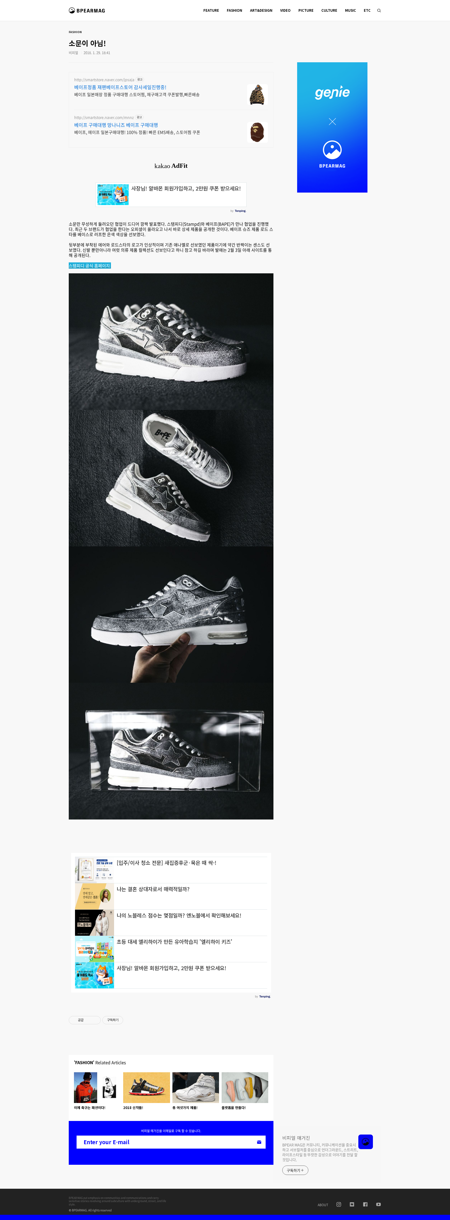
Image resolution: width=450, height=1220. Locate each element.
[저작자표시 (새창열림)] (125, 1020)
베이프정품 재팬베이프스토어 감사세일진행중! (120, 87)
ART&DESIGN (261, 10)
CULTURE (329, 10)
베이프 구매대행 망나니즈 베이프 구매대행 (116, 125)
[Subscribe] (259, 1142)
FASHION (234, 10)
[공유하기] (88, 1020)
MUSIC (350, 10)
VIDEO (285, 10)
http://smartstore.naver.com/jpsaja (104, 79)
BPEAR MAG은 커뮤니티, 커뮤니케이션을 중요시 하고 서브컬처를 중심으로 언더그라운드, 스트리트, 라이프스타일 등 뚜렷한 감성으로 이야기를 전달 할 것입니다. (320, 1152)
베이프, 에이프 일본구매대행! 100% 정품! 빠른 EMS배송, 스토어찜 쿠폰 (137, 132)
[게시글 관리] (95, 1020)
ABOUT (323, 1205)
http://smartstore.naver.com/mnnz (104, 117)
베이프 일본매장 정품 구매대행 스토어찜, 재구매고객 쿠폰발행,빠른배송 (137, 94)
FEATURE (211, 10)
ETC (367, 10)
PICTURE (306, 10)
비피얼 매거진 (88, 13)
